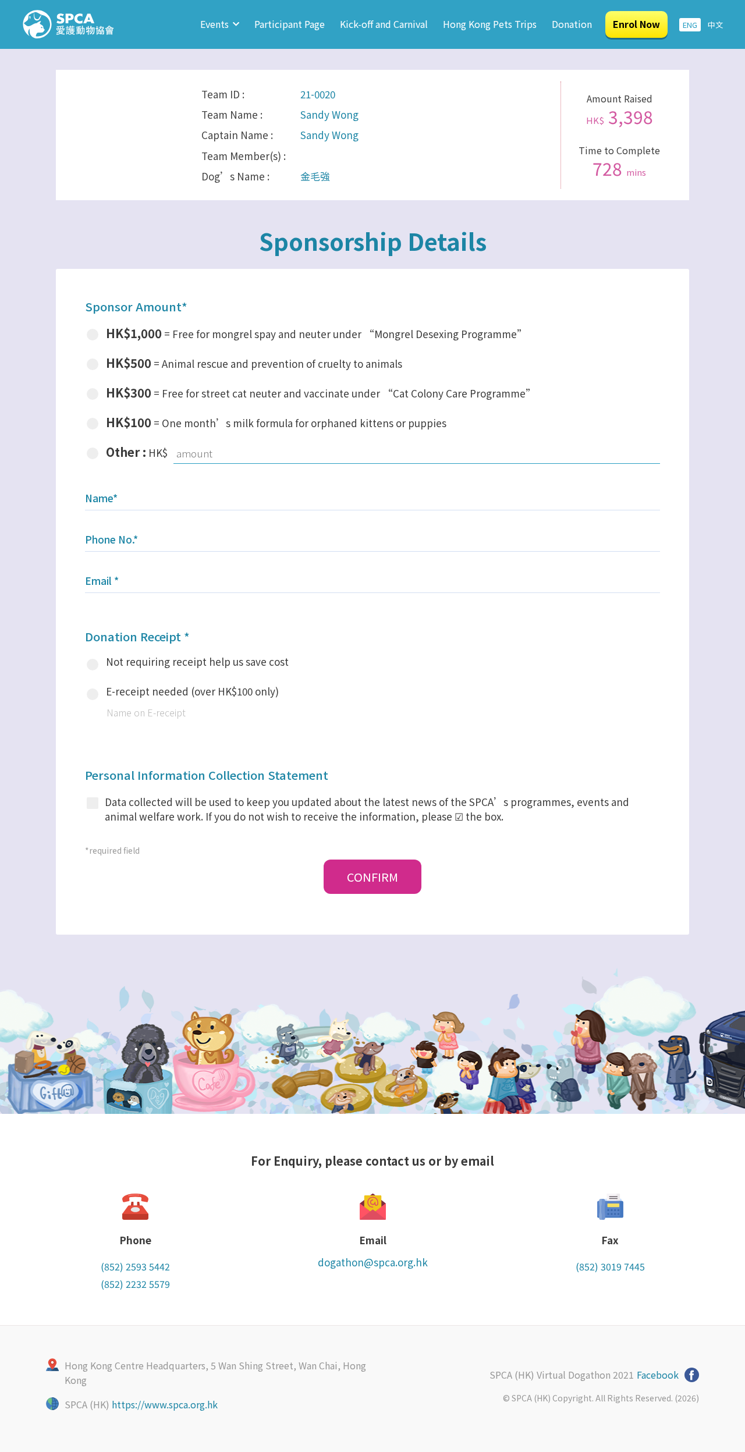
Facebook (658, 1375)
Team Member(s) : (243, 155)
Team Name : (231, 114)
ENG (690, 24)
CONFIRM (372, 876)
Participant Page (289, 24)
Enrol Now (636, 24)
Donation (572, 24)
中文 (715, 24)
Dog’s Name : (235, 176)
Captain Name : (237, 134)
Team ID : (222, 94)
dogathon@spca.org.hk (373, 1262)
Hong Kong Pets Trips (490, 24)
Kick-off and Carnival (384, 24)
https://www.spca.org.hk (165, 1404)
